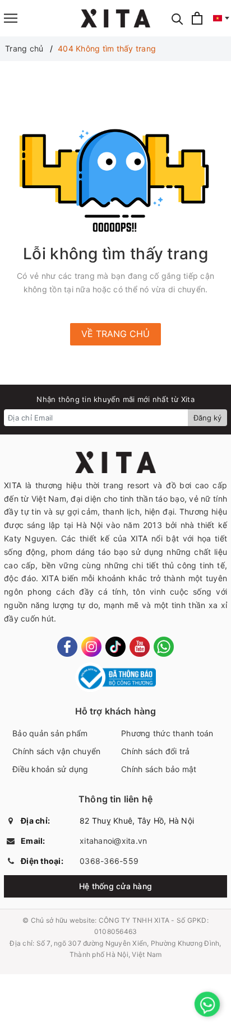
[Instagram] (91, 647)
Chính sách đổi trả (155, 751)
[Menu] (10, 18)
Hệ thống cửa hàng (115, 886)
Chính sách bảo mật (159, 769)
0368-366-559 (109, 861)
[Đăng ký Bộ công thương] (115, 677)
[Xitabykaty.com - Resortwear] (116, 18)
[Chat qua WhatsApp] (207, 1004)
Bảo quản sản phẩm (49, 733)
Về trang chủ (115, 333)
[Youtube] (140, 647)
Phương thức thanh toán (167, 733)
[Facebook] (67, 647)
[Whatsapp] (164, 647)
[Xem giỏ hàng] (197, 18)
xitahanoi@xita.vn (113, 840)
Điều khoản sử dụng (50, 769)
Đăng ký (207, 417)
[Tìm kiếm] (177, 18)
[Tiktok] (115, 647)
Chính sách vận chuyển (56, 751)
